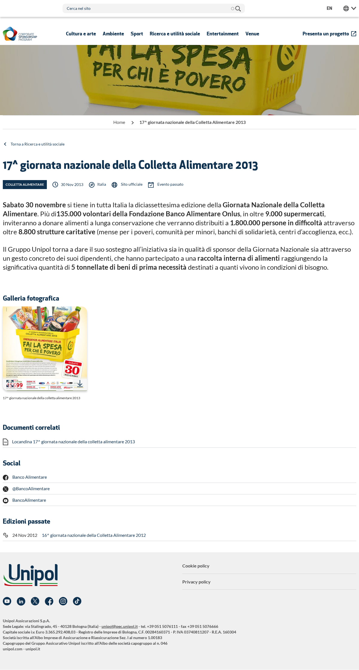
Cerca (238, 8)
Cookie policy (196, 565)
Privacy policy (196, 581)
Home (119, 122)
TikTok (77, 601)
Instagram (63, 601)
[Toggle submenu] (81, 33)
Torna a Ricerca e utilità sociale (38, 144)
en (329, 8)
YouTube (7, 601)
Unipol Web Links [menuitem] (349, 8)
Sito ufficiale (131, 184)
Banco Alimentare (29, 477)
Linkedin (21, 601)
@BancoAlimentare (31, 488)
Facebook (49, 601)
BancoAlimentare (29, 500)
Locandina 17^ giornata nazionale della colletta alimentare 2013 (73, 441)
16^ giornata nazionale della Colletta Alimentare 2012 (94, 535)
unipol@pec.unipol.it (120, 626)
